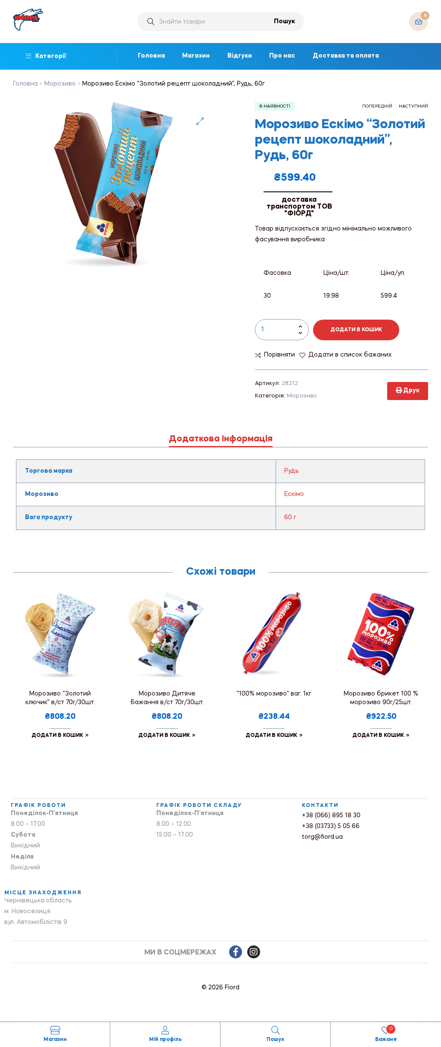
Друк (410, 391)
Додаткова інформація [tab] (221, 439)
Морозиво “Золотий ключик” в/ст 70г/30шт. (60, 698)
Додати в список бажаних (350, 355)
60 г (290, 517)
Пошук (284, 21)
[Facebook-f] (235, 951)
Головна (25, 84)
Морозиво (60, 84)
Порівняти (279, 355)
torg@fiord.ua (322, 837)
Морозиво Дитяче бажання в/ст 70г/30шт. (167, 698)
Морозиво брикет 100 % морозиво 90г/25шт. (381, 698)
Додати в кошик (356, 330)
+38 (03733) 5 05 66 (331, 826)
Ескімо (294, 494)
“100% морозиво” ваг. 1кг (273, 694)
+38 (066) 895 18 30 (331, 816)
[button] (200, 121)
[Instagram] (253, 951)
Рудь (291, 471)
